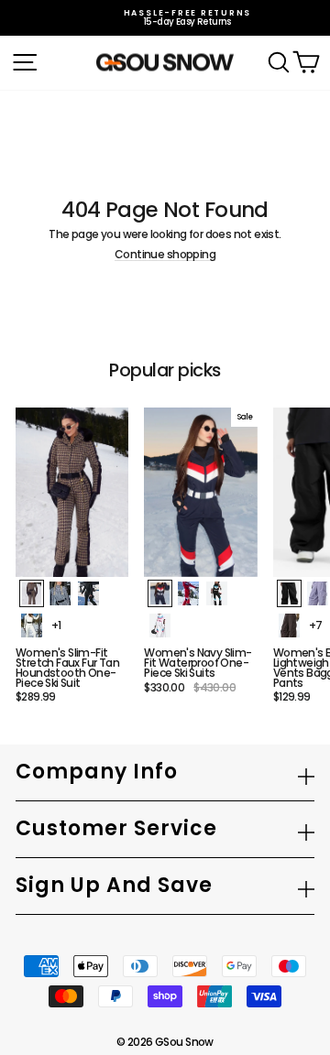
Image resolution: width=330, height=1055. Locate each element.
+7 (316, 625)
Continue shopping (165, 255)
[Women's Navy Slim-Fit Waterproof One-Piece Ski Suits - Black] (216, 593)
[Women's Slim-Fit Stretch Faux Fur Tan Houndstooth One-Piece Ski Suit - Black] (88, 593)
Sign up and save (114, 885)
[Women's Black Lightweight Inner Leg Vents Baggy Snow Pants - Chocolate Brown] (289, 625)
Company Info (97, 771)
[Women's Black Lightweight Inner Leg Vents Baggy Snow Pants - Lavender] (317, 593)
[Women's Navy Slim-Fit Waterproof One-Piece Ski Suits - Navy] (160, 593)
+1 (56, 625)
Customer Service (116, 828)
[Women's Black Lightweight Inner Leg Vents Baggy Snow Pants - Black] (289, 593)
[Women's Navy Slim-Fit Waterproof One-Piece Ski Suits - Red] (188, 593)
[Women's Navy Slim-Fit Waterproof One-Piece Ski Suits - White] (160, 625)
